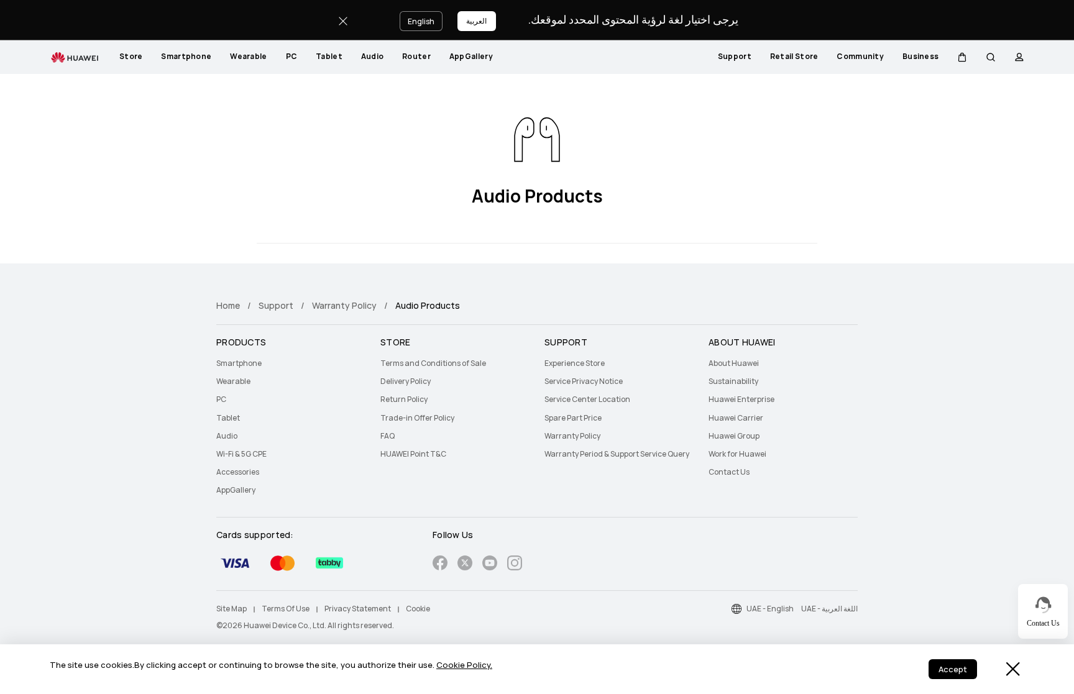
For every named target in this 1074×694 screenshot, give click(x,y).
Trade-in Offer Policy (417, 418)
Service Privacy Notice (583, 381)
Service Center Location (587, 399)
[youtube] (489, 565)
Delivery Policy (405, 381)
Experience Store (574, 363)
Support (734, 57)
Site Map (231, 609)
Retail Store (794, 57)
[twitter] (464, 565)
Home (228, 305)
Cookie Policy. (464, 665)
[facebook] (440, 565)
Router (416, 57)
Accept (953, 669)
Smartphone (186, 57)
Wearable (248, 57)
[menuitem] (131, 57)
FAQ (387, 436)
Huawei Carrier (736, 418)
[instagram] (514, 565)
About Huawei (734, 363)
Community (860, 57)
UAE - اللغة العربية (829, 609)
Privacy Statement (357, 609)
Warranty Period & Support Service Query (616, 454)
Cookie (418, 609)
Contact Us (729, 472)
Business (920, 57)
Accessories (237, 472)
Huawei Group (734, 436)
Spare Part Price (573, 418)
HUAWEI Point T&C (413, 454)
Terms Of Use (286, 609)
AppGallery (471, 57)
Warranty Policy (344, 305)
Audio (372, 57)
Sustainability (733, 381)
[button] (962, 57)
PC (292, 57)
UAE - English (770, 609)
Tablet (329, 57)
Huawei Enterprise (741, 399)
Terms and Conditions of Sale (433, 363)
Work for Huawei (737, 454)
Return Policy (404, 399)
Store (131, 57)
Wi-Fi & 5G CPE (241, 454)
